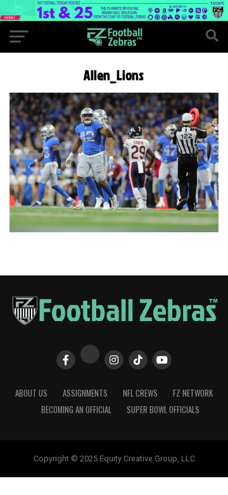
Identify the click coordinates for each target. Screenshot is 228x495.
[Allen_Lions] (114, 229)
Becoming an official (76, 410)
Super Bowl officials (163, 410)
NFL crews (140, 393)
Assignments (85, 393)
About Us (31, 393)
